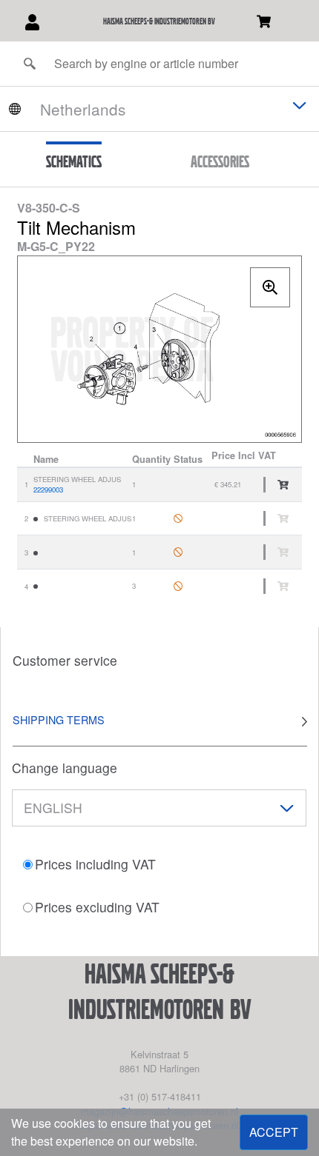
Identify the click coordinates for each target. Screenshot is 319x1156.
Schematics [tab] (74, 161)
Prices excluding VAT (97, 907)
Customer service (65, 660)
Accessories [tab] (220, 161)
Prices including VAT (95, 864)
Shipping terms (59, 719)
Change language (64, 767)
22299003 (48, 489)
